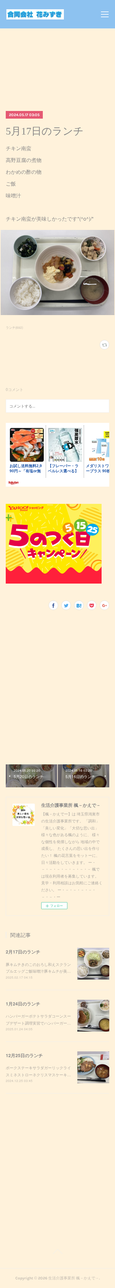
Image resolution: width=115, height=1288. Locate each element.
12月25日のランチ (24, 1055)
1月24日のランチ (23, 1003)
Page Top (57, 1252)
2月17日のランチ (23, 951)
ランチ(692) (14, 327)
